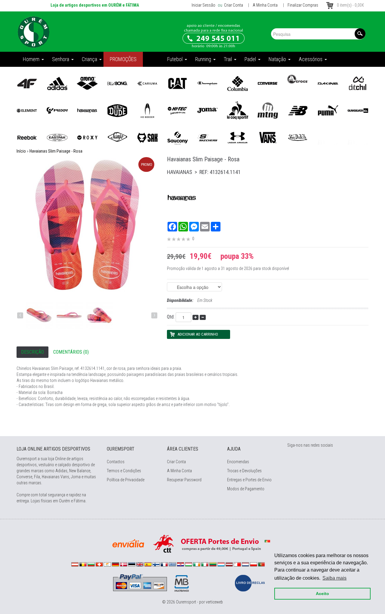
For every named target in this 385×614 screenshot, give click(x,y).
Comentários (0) (71, 352)
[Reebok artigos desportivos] (27, 137)
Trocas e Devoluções (244, 470)
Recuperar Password (184, 479)
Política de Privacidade (125, 479)
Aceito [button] (322, 593)
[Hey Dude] (117, 110)
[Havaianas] (87, 110)
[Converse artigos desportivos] (267, 83)
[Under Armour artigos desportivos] (237, 137)
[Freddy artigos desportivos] (57, 110)
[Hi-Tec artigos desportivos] (177, 110)
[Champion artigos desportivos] (207, 83)
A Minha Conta (265, 5)
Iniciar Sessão (203, 5)
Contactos (116, 461)
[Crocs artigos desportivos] (297, 78)
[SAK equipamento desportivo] (147, 137)
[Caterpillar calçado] (177, 83)
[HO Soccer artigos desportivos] (147, 110)
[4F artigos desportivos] (27, 83)
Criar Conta (233, 5)
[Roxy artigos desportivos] (87, 137)
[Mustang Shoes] (267, 110)
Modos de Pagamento (245, 488)
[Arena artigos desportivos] (87, 83)
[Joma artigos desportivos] (207, 110)
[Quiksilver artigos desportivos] (357, 110)
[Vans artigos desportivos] (267, 137)
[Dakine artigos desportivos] (327, 83)
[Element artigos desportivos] (27, 110)
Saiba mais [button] (334, 578)
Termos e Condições (124, 470)
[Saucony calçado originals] (177, 137)
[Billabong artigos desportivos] (117, 83)
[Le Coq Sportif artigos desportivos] (237, 110)
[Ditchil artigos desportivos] (357, 83)
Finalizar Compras (303, 5)
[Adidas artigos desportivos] (57, 83)
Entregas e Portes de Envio (249, 479)
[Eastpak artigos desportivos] (57, 137)
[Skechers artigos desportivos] (207, 137)
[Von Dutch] (297, 137)
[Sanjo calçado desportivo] (117, 137)
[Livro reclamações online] (256, 582)
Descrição (32, 352)
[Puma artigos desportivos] (327, 110)
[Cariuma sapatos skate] (147, 83)
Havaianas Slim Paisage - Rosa (55, 151)
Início (21, 151)
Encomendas (238, 461)
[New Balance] (297, 110)
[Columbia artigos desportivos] (237, 83)
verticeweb (214, 602)
